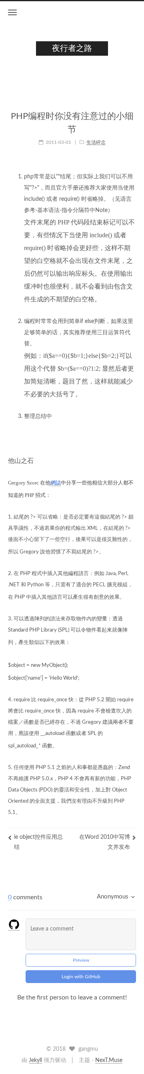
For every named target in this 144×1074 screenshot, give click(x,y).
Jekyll (35, 1060)
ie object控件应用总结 (38, 842)
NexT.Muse (108, 1060)
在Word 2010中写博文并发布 (104, 842)
